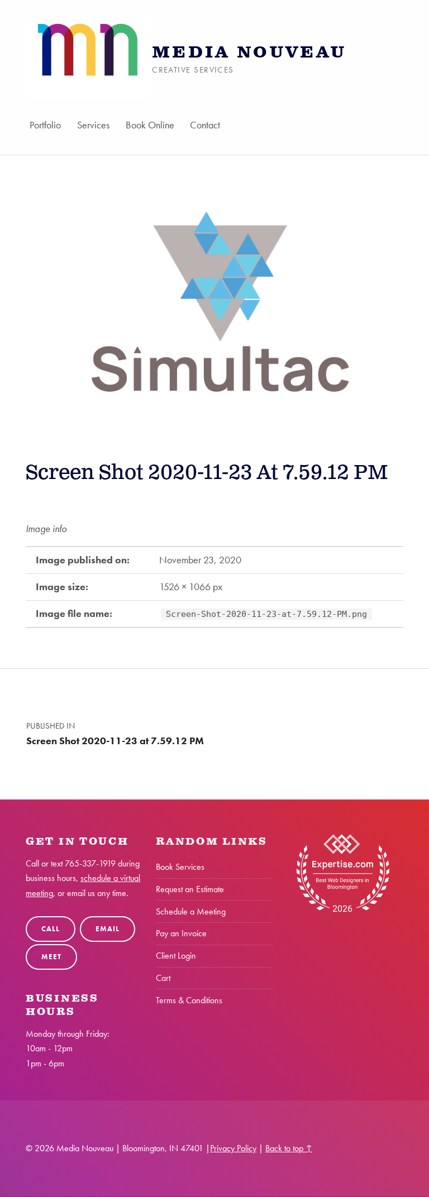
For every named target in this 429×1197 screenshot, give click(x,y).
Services (93, 124)
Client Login (176, 955)
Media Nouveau (249, 53)
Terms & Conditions (189, 1000)
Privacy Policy (233, 1148)
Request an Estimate (190, 889)
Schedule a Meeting (191, 911)
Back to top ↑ (288, 1148)
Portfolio (45, 124)
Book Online (150, 124)
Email (107, 928)
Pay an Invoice (181, 933)
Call (50, 928)
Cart (163, 978)
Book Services (180, 867)
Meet (51, 956)
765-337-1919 (90, 863)
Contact (205, 124)
